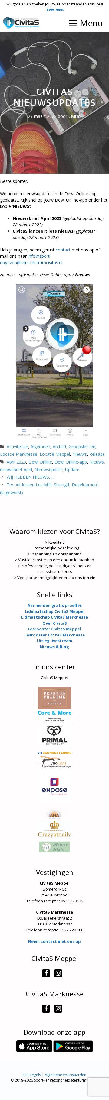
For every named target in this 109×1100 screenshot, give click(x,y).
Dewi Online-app (70, 462)
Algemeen (40, 446)
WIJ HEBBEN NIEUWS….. (30, 477)
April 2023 (16, 462)
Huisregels (32, 1074)
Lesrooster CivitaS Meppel (54, 629)
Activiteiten (17, 446)
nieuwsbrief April (16, 469)
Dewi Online (40, 462)
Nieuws (79, 454)
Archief (59, 446)
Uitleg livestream (54, 640)
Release (97, 454)
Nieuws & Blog (54, 646)
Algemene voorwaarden (65, 1074)
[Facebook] (46, 973)
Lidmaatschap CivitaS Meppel (54, 611)
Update (72, 469)
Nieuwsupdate (49, 469)
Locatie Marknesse (18, 454)
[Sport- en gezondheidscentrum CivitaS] (21, 23)
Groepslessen (82, 446)
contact (63, 250)
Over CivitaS (54, 623)
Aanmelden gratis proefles (55, 605)
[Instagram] (58, 973)
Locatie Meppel (55, 454)
